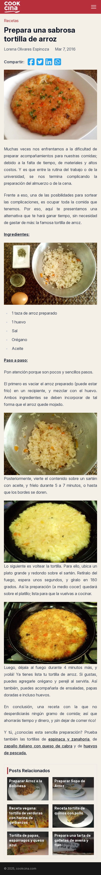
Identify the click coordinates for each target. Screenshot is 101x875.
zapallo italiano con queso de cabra (38, 745)
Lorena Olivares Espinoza (26, 49)
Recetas (11, 20)
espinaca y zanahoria (68, 739)
